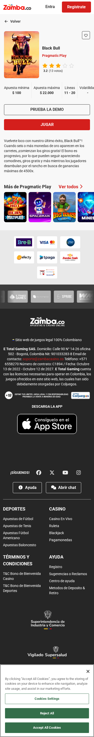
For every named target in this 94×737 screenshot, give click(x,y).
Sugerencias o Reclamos (68, 574)
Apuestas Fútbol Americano (16, 535)
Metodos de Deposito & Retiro (67, 590)
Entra (50, 6)
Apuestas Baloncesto (19, 545)
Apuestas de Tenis (17, 526)
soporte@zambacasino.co (43, 359)
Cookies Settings (47, 699)
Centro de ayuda (62, 581)
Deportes (14, 509)
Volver (15, 21)
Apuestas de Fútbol (18, 519)
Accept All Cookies (47, 727)
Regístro (55, 567)
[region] (47, 700)
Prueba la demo (47, 109)
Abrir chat (66, 487)
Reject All (47, 713)
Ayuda (30, 487)
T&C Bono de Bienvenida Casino (22, 576)
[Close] (87, 671)
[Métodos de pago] (47, 257)
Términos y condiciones (17, 560)
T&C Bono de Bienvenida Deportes (22, 588)
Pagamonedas (60, 540)
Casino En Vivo (60, 519)
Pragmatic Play (54, 56)
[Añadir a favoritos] (86, 35)
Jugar (47, 124)
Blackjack (56, 533)
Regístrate (76, 7)
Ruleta (54, 526)
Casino (57, 509)
